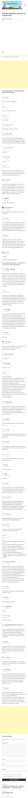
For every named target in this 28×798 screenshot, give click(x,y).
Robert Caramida (8, 354)
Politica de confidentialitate (7, 796)
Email (3, 764)
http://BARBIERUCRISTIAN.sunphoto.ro (14, 624)
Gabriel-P (6, 419)
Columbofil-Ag (8, 606)
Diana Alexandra (8, 207)
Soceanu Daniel (8, 133)
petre (5, 235)
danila (6, 641)
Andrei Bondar (8, 341)
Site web (4, 769)
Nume (3, 759)
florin (5, 474)
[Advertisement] (14, 74)
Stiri (18, 56)
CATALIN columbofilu (9, 269)
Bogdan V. (6, 198)
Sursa (3, 52)
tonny (5, 597)
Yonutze (6, 332)
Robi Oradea (7, 363)
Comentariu (5, 743)
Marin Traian (7, 669)
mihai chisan (7, 309)
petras (6, 465)
